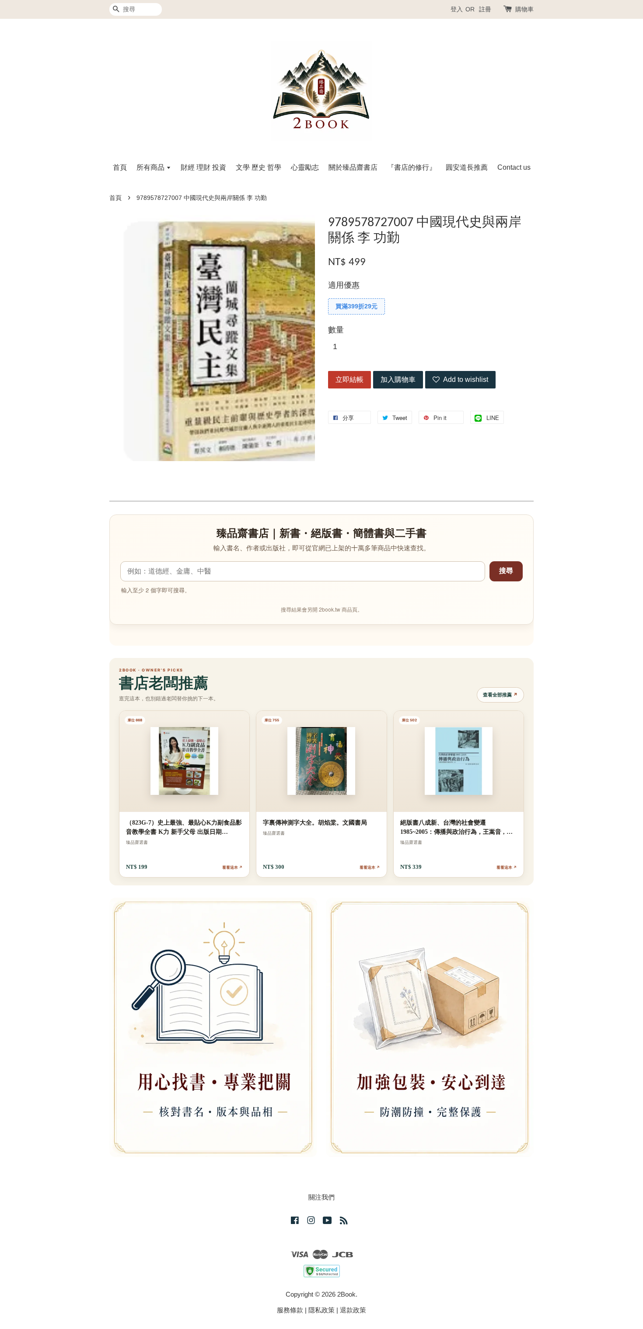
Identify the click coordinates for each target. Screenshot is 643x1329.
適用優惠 (344, 285)
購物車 (524, 9)
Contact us (514, 167)
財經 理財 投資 (203, 167)
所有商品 (151, 167)
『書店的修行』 (411, 167)
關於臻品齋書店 (352, 167)
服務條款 (290, 1310)
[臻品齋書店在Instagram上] (311, 1221)
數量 (336, 329)
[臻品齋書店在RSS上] (344, 1221)
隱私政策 (321, 1310)
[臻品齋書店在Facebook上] (295, 1221)
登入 (457, 9)
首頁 (120, 167)
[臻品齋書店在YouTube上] (327, 1221)
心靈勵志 (305, 167)
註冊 (485, 9)
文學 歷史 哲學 (258, 167)
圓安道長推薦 (467, 167)
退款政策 (353, 1310)
